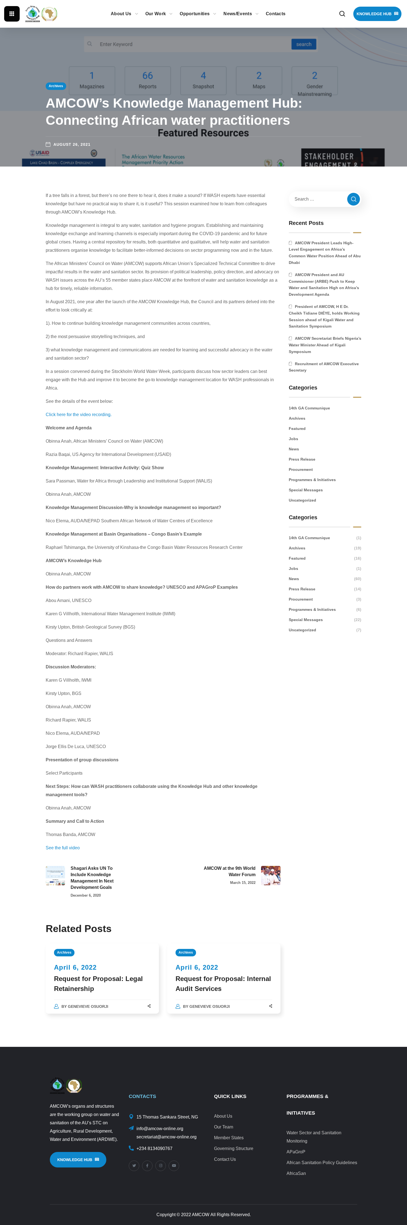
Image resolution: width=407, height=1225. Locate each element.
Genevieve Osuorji (88, 1006)
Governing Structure (233, 1148)
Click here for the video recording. (79, 414)
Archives (56, 86)
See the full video (63, 847)
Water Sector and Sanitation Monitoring (314, 1136)
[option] (102, 983)
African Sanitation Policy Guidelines (322, 1162)
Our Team (223, 1127)
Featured (297, 428)
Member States (229, 1137)
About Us (223, 1116)
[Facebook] (147, 1166)
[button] (342, 14)
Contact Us (225, 1159)
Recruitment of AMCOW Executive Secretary (324, 367)
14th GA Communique (309, 408)
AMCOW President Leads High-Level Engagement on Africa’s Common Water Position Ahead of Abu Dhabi (325, 253)
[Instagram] (160, 1166)
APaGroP (296, 1151)
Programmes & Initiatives (312, 479)
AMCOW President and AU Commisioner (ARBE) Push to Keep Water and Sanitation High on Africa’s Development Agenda (324, 284)
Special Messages (306, 490)
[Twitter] (134, 1166)
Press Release (302, 459)
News (294, 449)
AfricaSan (296, 1173)
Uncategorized (302, 500)
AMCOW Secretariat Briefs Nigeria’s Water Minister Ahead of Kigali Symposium (325, 345)
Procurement (301, 469)
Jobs (293, 439)
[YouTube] (174, 1166)
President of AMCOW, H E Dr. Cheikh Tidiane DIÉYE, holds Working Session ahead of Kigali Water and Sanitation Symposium (324, 316)
